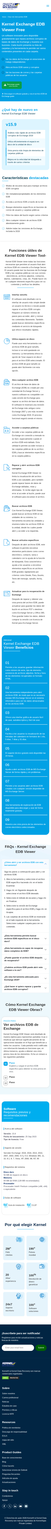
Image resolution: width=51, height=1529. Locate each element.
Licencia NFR (8, 1414)
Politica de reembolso (11, 1428)
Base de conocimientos (12, 1458)
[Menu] (47, 6)
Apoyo (5, 1500)
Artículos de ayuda (10, 1478)
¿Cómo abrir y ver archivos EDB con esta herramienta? (23, 863)
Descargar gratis (13, 85)
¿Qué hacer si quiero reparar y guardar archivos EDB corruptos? (22, 987)
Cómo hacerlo (8, 1466)
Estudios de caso (9, 1406)
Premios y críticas (9, 1410)
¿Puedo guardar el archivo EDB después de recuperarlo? (23, 959)
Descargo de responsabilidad (14, 1432)
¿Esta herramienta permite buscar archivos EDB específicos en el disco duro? (21, 939)
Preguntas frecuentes (11, 1474)
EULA (4, 1436)
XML (4, 1444)
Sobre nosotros (8, 1394)
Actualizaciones (9, 1482)
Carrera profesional (10, 1398)
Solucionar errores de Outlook (14, 1470)
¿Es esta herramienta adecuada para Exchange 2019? (21, 978)
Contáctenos (7, 1496)
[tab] (25, 1067)
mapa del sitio (8, 1440)
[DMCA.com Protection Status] (10, 1379)
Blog (4, 1462)
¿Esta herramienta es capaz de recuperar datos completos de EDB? (23, 949)
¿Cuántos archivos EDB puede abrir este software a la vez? (23, 968)
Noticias (5, 1402)
